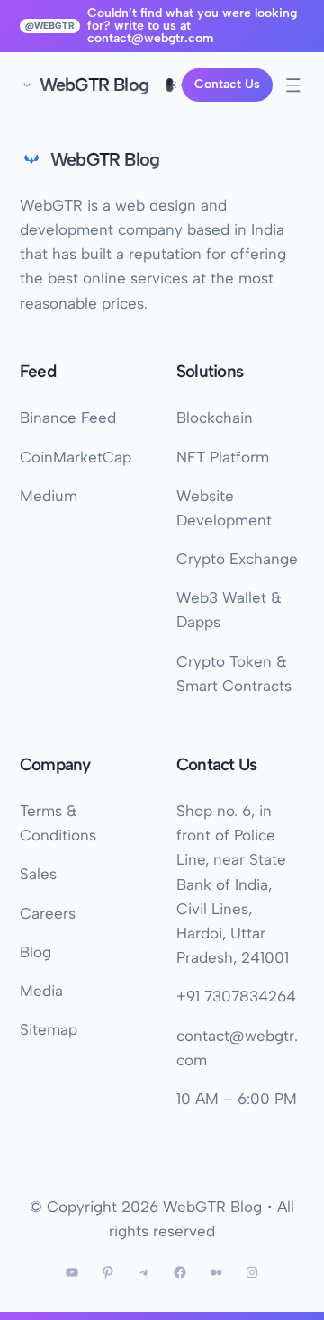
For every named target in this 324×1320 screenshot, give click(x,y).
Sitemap (48, 1029)
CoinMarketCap (75, 457)
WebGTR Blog (94, 84)
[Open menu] (293, 85)
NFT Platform (222, 457)
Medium (48, 496)
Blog (35, 952)
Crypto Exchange (237, 559)
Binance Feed (68, 418)
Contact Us (227, 84)
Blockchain (214, 418)
